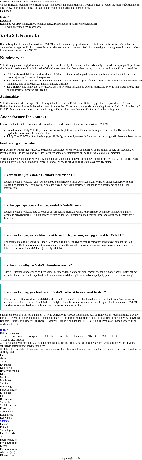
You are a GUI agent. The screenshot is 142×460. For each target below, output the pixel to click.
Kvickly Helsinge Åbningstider (64, 320)
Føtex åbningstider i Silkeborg (27, 320)
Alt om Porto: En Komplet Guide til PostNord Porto (88, 317)
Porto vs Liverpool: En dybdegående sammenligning (28, 317)
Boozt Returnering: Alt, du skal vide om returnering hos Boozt (102, 314)
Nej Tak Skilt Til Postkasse (98, 320)
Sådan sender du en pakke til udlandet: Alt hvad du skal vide (33, 314)
